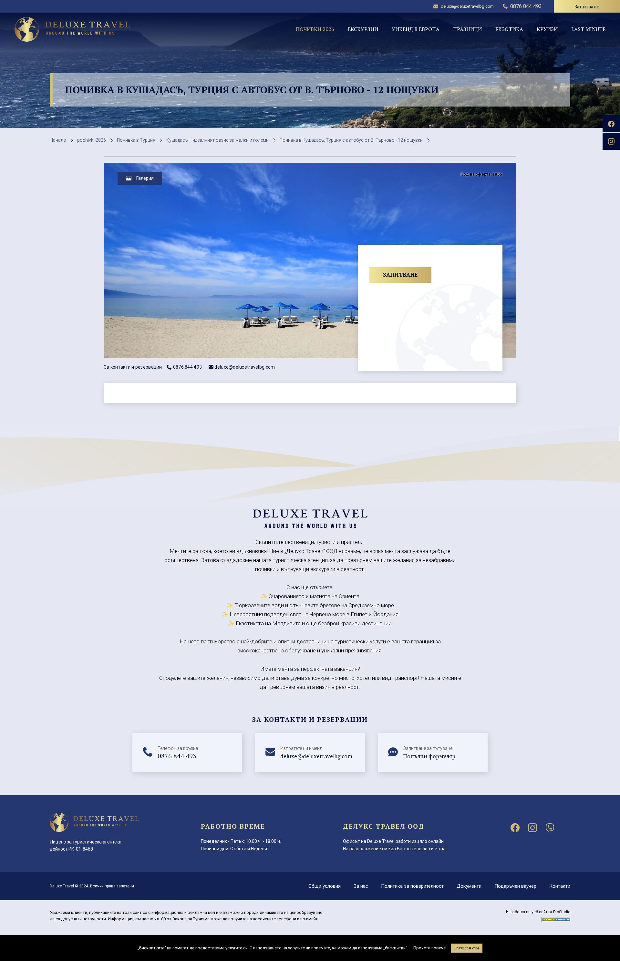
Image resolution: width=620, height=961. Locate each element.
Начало (58, 140)
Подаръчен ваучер (515, 886)
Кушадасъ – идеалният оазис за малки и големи (217, 140)
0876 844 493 (187, 367)
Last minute (588, 29)
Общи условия (324, 886)
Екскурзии (363, 29)
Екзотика (509, 29)
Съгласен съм (466, 948)
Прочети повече (429, 948)
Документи (469, 886)
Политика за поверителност (412, 886)
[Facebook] (515, 827)
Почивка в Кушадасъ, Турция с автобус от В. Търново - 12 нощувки (351, 140)
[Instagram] (532, 827)
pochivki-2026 (91, 140)
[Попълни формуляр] (433, 752)
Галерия (145, 178)
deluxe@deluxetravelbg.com (467, 6)
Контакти (559, 886)
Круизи (547, 29)
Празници (467, 29)
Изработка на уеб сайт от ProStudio (538, 912)
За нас (361, 886)
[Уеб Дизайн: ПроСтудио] (556, 918)
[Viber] (549, 827)
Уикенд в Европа (415, 29)
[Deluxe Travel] (72, 29)
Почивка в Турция (136, 140)
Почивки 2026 (315, 29)
